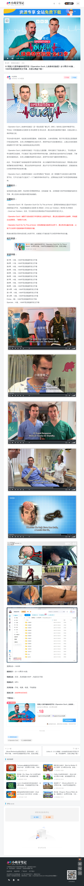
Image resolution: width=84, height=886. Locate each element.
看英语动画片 (15, 63)
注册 (49, 817)
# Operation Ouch (13, 740)
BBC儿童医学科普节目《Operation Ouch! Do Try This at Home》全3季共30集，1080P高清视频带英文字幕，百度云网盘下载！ (47, 246)
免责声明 (16, 871)
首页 (7, 63)
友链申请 (9, 871)
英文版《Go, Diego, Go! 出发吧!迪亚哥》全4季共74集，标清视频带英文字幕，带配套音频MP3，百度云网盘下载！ (29, 777)
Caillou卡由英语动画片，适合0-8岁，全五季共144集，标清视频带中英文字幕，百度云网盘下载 (66, 776)
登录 (37, 817)
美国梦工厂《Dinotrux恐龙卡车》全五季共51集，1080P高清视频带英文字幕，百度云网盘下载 (65, 785)
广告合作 (24, 871)
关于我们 (31, 871)
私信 (74, 77)
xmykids (14, 76)
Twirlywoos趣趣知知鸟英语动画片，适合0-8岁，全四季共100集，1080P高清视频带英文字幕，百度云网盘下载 (28, 768)
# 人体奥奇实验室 (26, 740)
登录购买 (70, 720)
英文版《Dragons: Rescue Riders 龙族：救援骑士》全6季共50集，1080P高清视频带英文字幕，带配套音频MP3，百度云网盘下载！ (66, 795)
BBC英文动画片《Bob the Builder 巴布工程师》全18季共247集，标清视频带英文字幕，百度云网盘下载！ (65, 767)
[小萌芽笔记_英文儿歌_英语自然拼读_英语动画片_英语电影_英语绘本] (17, 863)
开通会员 (70, 3)
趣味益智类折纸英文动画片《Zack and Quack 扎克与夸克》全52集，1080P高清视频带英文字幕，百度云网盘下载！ (28, 795)
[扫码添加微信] (80, 868)
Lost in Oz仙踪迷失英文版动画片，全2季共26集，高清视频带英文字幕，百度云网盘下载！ (29, 785)
